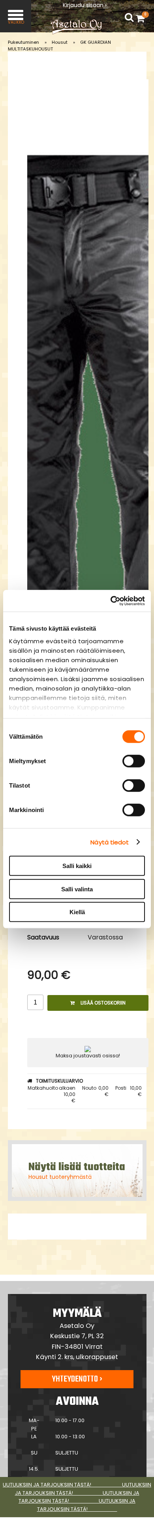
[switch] (133, 761)
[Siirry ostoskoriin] (142, 18)
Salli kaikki (77, 866)
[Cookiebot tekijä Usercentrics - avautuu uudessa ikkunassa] (111, 601)
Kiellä (77, 912)
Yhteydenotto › (77, 1379)
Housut (60, 42)
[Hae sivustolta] (129, 17)
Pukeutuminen (23, 42)
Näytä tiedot (109, 842)
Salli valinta (77, 888)
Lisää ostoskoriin (103, 1002)
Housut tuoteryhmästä (60, 1177)
